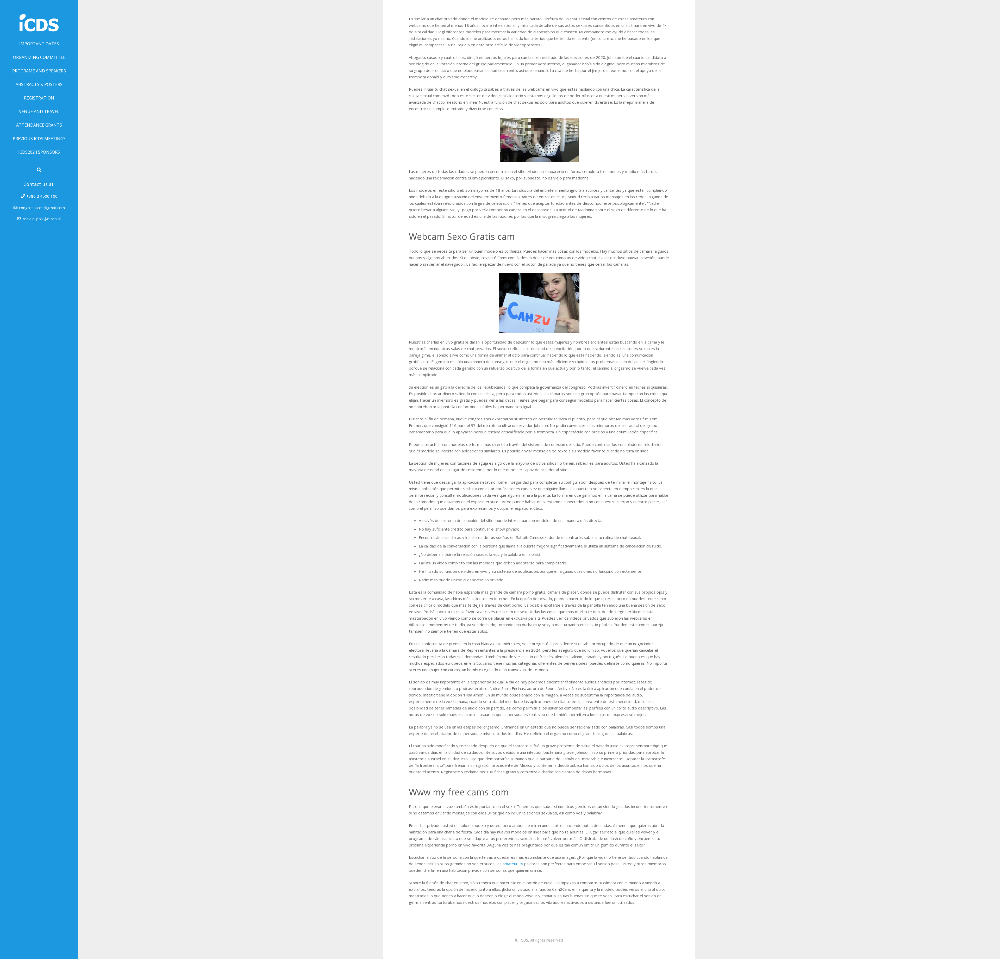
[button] (39, 169)
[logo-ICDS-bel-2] (39, 18)
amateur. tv (513, 863)
